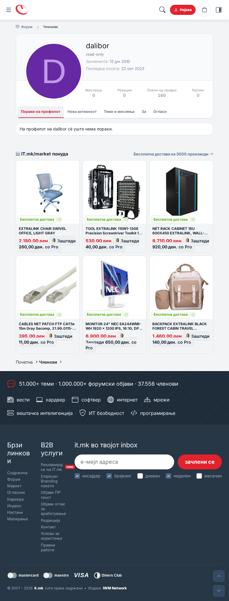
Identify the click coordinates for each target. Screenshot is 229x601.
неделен (182, 475)
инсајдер (91, 475)
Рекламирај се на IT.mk (52, 467)
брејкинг (122, 475)
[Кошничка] (204, 10)
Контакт (48, 526)
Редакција (50, 520)
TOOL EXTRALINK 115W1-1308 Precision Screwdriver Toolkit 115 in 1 (114, 233)
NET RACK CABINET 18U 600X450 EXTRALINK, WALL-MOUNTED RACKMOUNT (178, 233)
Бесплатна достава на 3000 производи (171, 154)
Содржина (17, 472)
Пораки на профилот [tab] (40, 111)
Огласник (16, 492)
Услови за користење (51, 536)
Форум (13, 479)
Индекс (14, 505)
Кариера (15, 499)
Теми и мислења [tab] (119, 111)
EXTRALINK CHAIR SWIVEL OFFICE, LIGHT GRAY (42, 230)
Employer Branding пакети (49, 481)
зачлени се (200, 462)
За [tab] (144, 111)
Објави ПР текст (50, 494)
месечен (213, 475)
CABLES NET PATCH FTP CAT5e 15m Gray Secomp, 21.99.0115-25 (47, 328)
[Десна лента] (218, 9)
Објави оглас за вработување (52, 509)
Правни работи (48, 547)
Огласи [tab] (160, 111)
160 (162, 95)
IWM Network (115, 588)
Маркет (14, 485)
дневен (152, 475)
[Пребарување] (162, 9)
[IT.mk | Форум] (21, 10)
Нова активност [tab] (82, 111)
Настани (15, 512)
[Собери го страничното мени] (9, 10)
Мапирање (17, 518)
